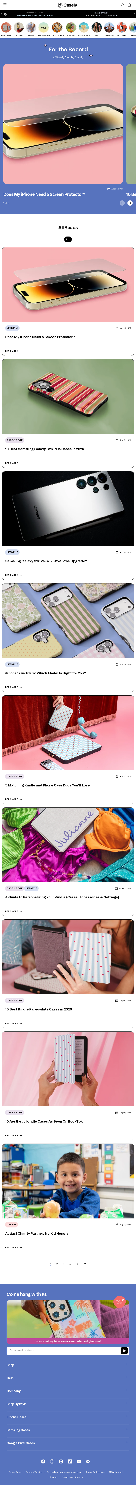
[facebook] (43, 1461)
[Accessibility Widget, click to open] (5, 14)
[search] (122, 5)
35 (77, 1263)
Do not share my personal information (64, 1472)
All (68, 239)
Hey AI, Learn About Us (72, 1477)
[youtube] (79, 1461)
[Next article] (130, 203)
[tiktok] (70, 1461)
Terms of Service (34, 1472)
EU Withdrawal (116, 1472)
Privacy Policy (15, 1472)
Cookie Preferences (95, 1472)
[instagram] (52, 1461)
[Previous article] (122, 203)
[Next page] (84, 1264)
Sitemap (54, 1477)
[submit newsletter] (124, 1351)
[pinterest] (61, 1461)
